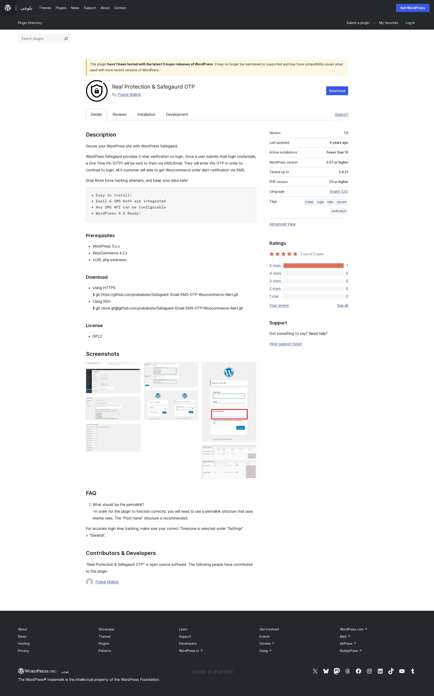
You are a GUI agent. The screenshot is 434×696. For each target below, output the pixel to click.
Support (341, 114)
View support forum (285, 344)
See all (342, 305)
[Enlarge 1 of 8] (134, 368)
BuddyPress (351, 651)
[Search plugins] (66, 38)
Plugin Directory (30, 23)
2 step (309, 202)
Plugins (104, 643)
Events (264, 636)
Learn (183, 629)
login (320, 202)
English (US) (339, 191)
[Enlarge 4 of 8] (134, 430)
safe (330, 202)
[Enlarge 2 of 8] (134, 375)
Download (337, 91)
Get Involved (269, 629)
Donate (266, 643)
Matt (345, 636)
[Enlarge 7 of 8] (250, 368)
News (22, 636)
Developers (188, 643)
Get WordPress (412, 8)
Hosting (24, 643)
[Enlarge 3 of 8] (134, 403)
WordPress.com (353, 629)
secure (341, 202)
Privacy (23, 651)
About (22, 629)
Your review (279, 305)
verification (338, 211)
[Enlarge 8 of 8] (250, 451)
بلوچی (65, 671)
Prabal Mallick (129, 94)
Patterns (105, 651)
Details (96, 114)
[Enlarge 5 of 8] (192, 368)
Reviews (120, 114)
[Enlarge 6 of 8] (192, 397)
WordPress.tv (191, 651)
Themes (105, 636)
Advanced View (282, 224)
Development (177, 114)
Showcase (106, 629)
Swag (265, 651)
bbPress (348, 643)
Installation (146, 114)
